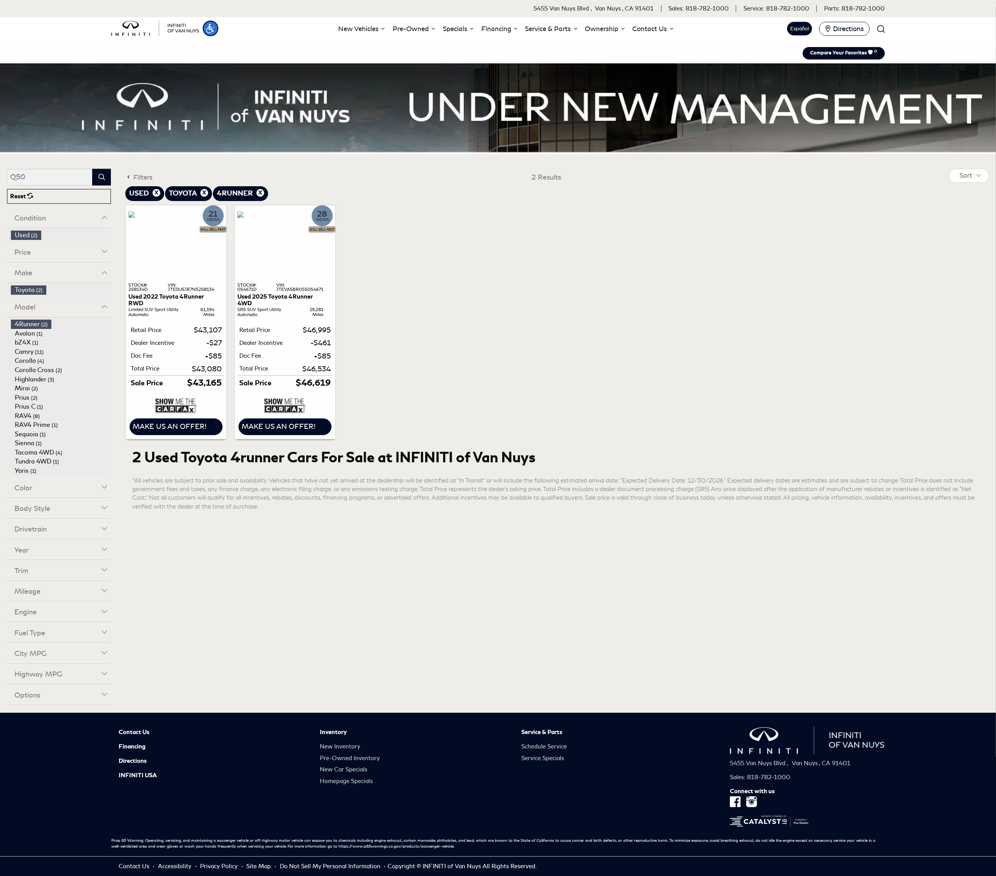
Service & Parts (541, 732)
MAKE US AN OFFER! (170, 426)
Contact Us (134, 732)
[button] (210, 28)
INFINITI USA (138, 775)
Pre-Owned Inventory (350, 758)
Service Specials (542, 758)
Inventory (333, 732)
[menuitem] (61, 235)
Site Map (259, 866)
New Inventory (340, 746)
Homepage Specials (346, 781)
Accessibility (175, 866)
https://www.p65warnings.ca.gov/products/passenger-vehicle (396, 846)
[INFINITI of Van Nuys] (155, 27)
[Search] (101, 177)
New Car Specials (343, 769)
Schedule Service (544, 746)
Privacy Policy (219, 866)
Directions (133, 760)
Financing (132, 746)
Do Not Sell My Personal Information (331, 866)
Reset (18, 196)
